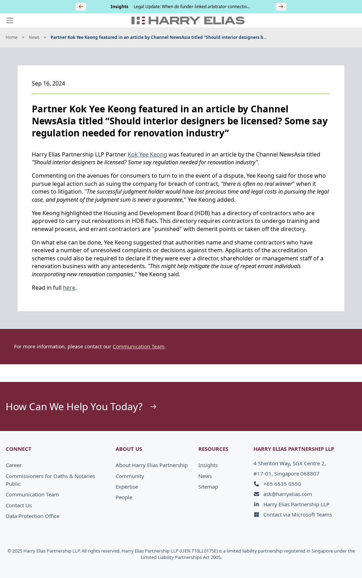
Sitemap (208, 486)
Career (14, 464)
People (124, 497)
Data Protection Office (32, 515)
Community (130, 475)
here (69, 287)
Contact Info (332, 557)
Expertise (127, 486)
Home (12, 37)
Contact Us (19, 505)
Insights (208, 464)
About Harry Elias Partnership (152, 464)
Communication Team (138, 346)
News (34, 37)
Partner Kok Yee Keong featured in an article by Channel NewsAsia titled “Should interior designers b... (159, 37)
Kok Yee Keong (147, 154)
